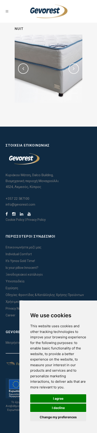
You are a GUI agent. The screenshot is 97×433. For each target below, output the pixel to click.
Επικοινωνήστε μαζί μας (24, 247)
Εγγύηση (12, 288)
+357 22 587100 (17, 199)
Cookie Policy (15, 219)
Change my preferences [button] (58, 417)
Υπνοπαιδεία (15, 281)
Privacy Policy (36, 219)
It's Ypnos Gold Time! (20, 261)
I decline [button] (58, 408)
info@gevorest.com (20, 204)
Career (10, 315)
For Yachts (24, 364)
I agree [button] (58, 398)
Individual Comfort (19, 254)
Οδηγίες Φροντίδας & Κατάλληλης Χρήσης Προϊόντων (45, 295)
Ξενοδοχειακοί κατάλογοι (24, 274)
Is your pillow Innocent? (22, 267)
